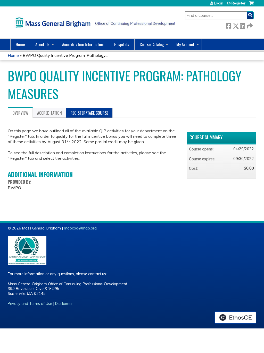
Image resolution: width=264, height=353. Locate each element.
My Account (185, 44)
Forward (249, 25)
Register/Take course (89, 113)
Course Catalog (152, 44)
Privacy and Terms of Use (30, 303)
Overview (20, 113)
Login (218, 3)
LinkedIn (242, 25)
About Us (42, 44)
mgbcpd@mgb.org (80, 228)
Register (238, 3)
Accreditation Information (83, 44)
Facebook (228, 25)
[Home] (94, 22)
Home (20, 44)
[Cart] (251, 5)
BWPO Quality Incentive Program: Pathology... (65, 55)
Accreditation (49, 113)
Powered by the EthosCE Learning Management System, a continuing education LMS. (235, 317)
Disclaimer (64, 303)
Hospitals (121, 44)
